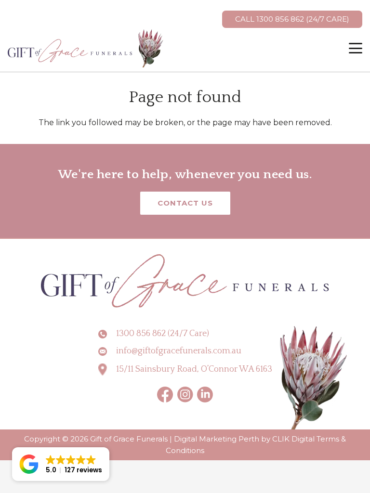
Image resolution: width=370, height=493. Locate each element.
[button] (356, 48)
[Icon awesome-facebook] (165, 394)
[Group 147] (205, 394)
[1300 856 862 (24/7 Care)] (107, 334)
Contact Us (185, 203)
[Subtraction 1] (185, 394)
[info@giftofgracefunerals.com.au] (107, 351)
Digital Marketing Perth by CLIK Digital (244, 438)
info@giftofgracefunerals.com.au (178, 351)
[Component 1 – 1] (86, 48)
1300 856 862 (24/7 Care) (162, 333)
